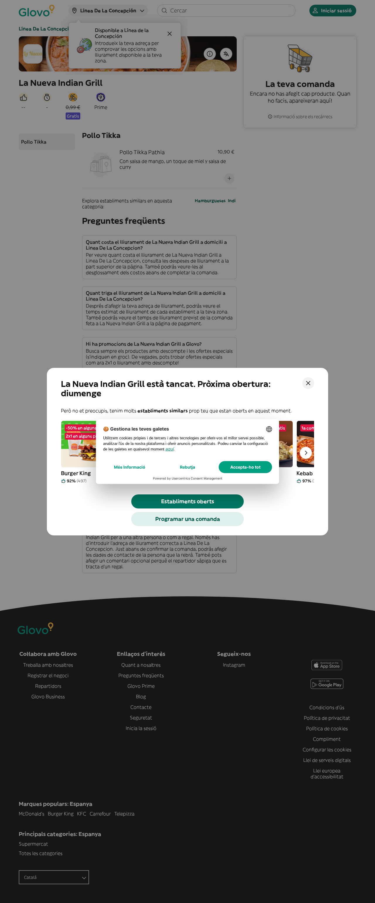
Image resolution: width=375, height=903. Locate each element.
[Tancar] (308, 383)
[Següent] (306, 453)
